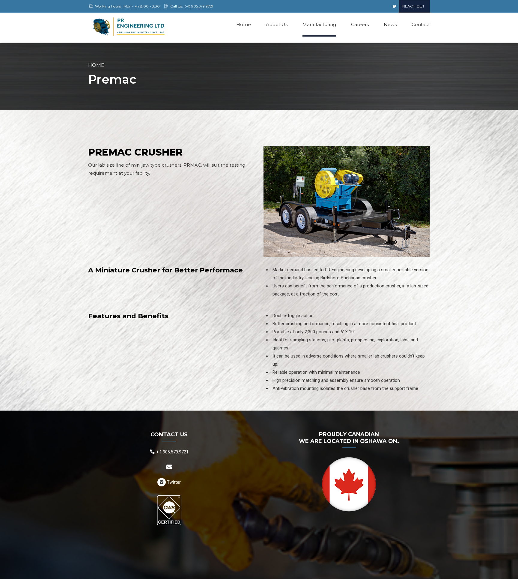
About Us (276, 24)
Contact (421, 24)
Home (243, 24)
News (390, 24)
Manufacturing (319, 24)
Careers (360, 24)
